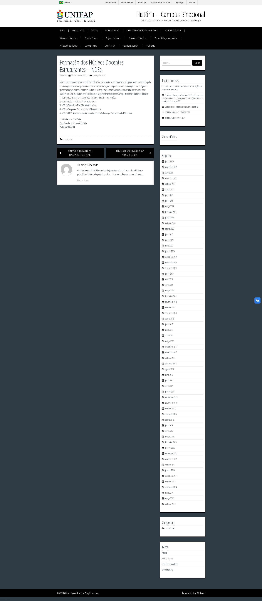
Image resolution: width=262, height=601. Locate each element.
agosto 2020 (169, 228)
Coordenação (110, 45)
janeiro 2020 (170, 251)
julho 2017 (169, 374)
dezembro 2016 (171, 397)
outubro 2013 (170, 504)
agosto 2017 (169, 369)
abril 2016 (169, 431)
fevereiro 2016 (170, 442)
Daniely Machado (98, 75)
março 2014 (169, 498)
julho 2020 (169, 234)
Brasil (68, 2)
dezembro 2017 (171, 346)
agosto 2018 (169, 318)
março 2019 (169, 290)
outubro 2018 (170, 307)
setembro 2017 (171, 363)
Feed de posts (167, 558)
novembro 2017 (171, 352)
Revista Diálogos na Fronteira (166, 38)
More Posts (83, 180)
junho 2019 (169, 273)
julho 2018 (169, 324)
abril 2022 (169, 172)
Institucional (68, 139)
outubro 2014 (170, 481)
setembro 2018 (171, 313)
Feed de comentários (170, 564)
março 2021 (169, 206)
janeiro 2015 (170, 470)
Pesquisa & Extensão (130, 45)
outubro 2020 (170, 223)
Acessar (164, 552)
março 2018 (169, 341)
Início (62, 30)
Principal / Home (91, 38)
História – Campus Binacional (170, 14)
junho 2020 (169, 240)
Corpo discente (78, 30)
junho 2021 (169, 200)
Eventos (95, 30)
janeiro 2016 (170, 447)
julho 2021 (169, 195)
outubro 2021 (170, 183)
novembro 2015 (171, 459)
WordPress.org (167, 569)
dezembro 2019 (171, 256)
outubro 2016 (170, 408)
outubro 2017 (170, 358)
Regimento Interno (113, 38)
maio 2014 (169, 492)
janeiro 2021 (170, 217)
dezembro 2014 (171, 475)
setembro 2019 (171, 268)
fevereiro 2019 (170, 296)
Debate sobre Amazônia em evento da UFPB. (181, 106)
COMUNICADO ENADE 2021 (175, 118)
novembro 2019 (171, 262)
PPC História (150, 45)
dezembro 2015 (171, 453)
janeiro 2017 (170, 391)
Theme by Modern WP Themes (193, 593)
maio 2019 (169, 279)
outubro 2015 (170, 464)
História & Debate (112, 30)
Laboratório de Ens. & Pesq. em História (142, 30)
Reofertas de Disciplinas (138, 38)
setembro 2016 (171, 414)
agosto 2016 (169, 419)
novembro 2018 (171, 301)
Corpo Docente (91, 45)
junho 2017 (169, 380)
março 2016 (169, 436)
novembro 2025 (171, 167)
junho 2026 (169, 161)
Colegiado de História (68, 45)
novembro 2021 (171, 178)
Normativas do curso (173, 30)
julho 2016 (169, 425)
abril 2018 (169, 335)
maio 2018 (169, 329)
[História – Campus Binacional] (76, 15)
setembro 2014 (171, 487)
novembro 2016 (171, 402)
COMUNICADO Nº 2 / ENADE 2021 (177, 112)
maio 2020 (169, 245)
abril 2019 (169, 285)
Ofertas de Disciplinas (68, 38)
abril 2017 (169, 386)
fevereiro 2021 (170, 212)
